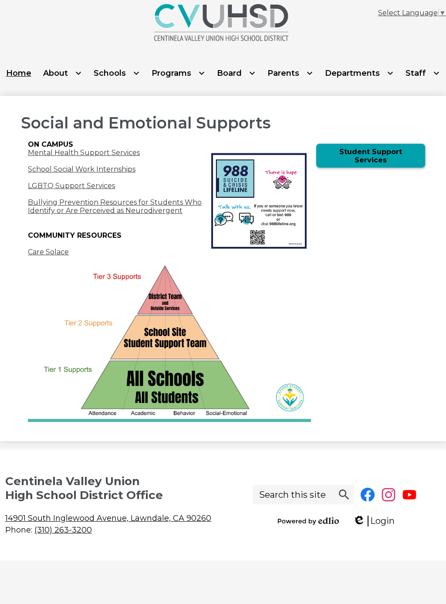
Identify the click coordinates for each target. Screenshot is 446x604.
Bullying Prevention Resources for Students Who (115, 202)
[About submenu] (62, 73)
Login (377, 521)
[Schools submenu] (116, 73)
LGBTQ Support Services (71, 186)
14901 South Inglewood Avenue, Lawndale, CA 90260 (108, 518)
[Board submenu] (236, 73)
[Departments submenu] (359, 73)
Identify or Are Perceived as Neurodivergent (105, 210)
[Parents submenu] (290, 73)
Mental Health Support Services (84, 152)
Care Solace (48, 252)
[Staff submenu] (422, 73)
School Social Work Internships (81, 169)
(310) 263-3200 (63, 530)
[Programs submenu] (178, 73)
